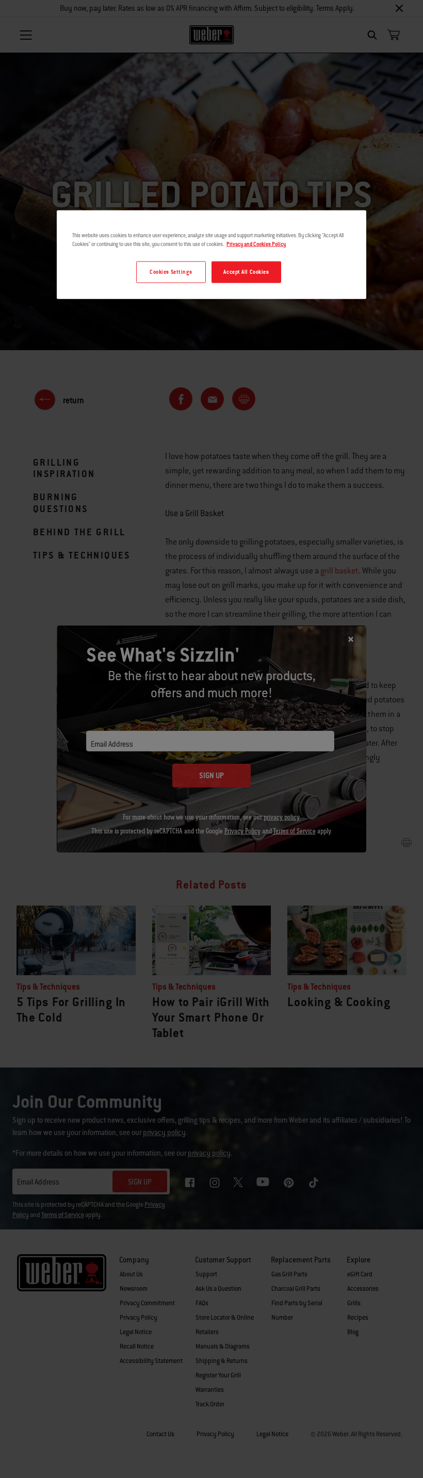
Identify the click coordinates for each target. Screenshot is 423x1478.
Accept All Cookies (246, 272)
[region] (211, 254)
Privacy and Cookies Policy (256, 244)
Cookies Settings (171, 272)
